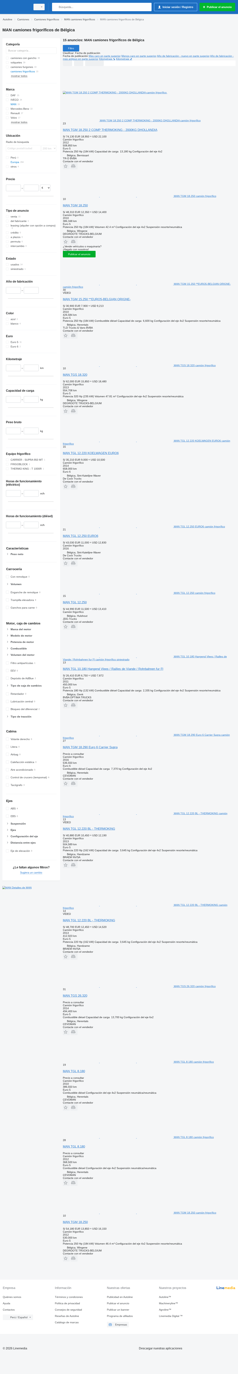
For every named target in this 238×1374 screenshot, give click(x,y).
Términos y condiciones (69, 1296)
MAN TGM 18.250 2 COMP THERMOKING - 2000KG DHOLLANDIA (110, 130)
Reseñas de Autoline (67, 1316)
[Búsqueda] (55, 7)
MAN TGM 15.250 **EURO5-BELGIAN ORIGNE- (97, 299)
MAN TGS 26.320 (75, 995)
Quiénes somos (12, 1296)
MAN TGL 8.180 (74, 1071)
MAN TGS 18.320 (75, 375)
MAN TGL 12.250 (75, 602)
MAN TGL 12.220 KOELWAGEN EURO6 (91, 453)
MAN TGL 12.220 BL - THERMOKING (89, 829)
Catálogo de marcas (67, 1322)
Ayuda (6, 1303)
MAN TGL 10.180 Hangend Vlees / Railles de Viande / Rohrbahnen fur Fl (113, 669)
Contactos (9, 1309)
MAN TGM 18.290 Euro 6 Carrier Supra (90, 747)
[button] (66, 166)
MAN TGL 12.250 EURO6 (80, 536)
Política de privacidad (67, 1303)
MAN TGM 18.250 (75, 205)
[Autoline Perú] (16, 7)
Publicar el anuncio (79, 254)
